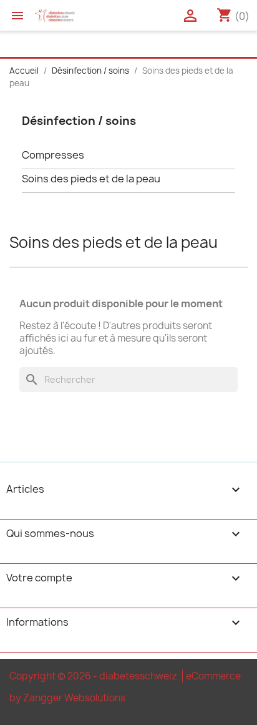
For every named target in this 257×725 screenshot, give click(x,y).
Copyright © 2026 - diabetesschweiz (94, 676)
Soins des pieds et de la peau (91, 178)
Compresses (53, 155)
